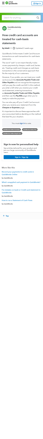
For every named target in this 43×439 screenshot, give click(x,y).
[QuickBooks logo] (11, 3)
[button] (3, 3)
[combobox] (21, 17)
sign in (22, 123)
